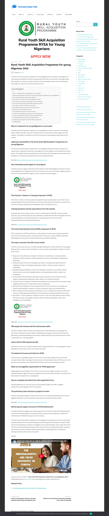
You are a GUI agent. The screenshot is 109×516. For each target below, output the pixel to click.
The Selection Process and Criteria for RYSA (25, 111)
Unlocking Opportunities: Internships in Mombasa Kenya (29, 488)
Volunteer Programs (83, 99)
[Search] (95, 24)
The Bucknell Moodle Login (85, 35)
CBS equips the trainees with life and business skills (26, 107)
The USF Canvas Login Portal (85, 37)
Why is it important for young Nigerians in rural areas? (27, 93)
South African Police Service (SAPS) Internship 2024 (32, 225)
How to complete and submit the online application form (28, 115)
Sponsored (81, 88)
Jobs (79, 73)
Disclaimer (50, 14)
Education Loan (82, 66)
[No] (107, 514)
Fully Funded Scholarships (85, 68)
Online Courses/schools (84, 79)
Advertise (59, 14)
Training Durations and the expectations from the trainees (27, 101)
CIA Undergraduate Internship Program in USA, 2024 (32, 402)
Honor (79, 70)
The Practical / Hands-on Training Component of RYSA (26, 99)
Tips (79, 92)
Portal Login (81, 81)
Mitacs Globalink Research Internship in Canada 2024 (32, 160)
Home (13, 14)
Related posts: (17, 122)
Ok (91, 513)
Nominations (81, 77)
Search (78, 21)
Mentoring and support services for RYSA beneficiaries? (28, 120)
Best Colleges (81, 59)
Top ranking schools (83, 95)
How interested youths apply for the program (24, 97)
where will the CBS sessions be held (22, 109)
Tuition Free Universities (84, 97)
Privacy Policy (40, 14)
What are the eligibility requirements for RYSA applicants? (28, 113)
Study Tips (81, 90)
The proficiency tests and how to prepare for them (26, 117)
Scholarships (68, 14)
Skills (20, 62)
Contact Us (30, 14)
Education (80, 64)
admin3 (22, 72)
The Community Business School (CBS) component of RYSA (28, 103)
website (27, 479)
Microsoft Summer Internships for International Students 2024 (35, 322)
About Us (21, 14)
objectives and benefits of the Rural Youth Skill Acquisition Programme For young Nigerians (36, 95)
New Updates (81, 75)
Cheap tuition (81, 62)
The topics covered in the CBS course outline (24, 105)
